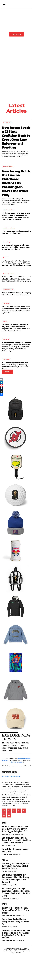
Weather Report (8, 289)
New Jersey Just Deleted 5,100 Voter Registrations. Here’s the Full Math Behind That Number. (16, 866)
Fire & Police (8, 52)
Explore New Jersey (17, 762)
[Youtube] (9, 815)
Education (6, 303)
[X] (16, 391)
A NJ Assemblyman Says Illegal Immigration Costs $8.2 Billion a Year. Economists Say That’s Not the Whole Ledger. (16, 892)
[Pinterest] (16, 385)
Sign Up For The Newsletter (11, 776)
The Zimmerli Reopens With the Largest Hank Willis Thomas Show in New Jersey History (16, 247)
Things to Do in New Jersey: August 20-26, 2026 (15, 850)
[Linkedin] (9, 811)
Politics (4, 871)
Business (6, 258)
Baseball (5, 926)
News (5, 321)
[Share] (16, 394)
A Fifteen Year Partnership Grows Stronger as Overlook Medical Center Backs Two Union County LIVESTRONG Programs (16, 82)
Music (4, 845)
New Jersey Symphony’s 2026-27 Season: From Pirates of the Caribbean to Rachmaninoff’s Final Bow (16, 840)
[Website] (4, 815)
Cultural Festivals (8, 273)
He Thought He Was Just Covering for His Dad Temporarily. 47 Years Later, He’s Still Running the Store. (16, 263)
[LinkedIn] (16, 382)
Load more (7, 371)
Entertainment (7, 854)
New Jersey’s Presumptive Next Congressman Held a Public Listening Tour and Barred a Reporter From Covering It (15, 878)
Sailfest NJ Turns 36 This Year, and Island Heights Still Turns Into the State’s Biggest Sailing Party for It (16, 279)
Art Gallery (6, 242)
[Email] (16, 379)
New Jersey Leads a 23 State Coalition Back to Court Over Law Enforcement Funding (16, 57)
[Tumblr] (16, 388)
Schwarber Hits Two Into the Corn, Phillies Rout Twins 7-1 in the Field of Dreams (15, 910)
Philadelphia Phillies (8, 915)
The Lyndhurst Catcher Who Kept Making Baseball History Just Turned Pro (15, 921)
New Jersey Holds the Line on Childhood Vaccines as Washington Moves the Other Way (17, 69)
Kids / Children (8, 64)
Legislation (6, 898)
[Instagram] (4, 811)
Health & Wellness (9, 76)
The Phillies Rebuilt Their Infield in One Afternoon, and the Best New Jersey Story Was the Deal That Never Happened (16, 934)
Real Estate (6, 359)
